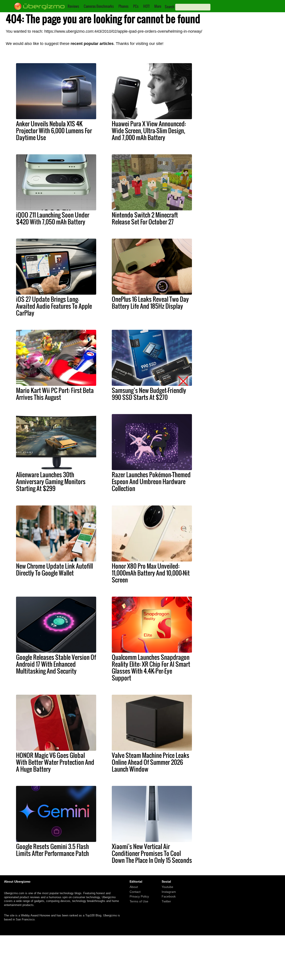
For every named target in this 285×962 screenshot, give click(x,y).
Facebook (169, 896)
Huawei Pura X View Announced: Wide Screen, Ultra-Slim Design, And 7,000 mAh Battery (149, 130)
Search (169, 6)
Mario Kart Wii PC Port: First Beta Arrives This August (55, 394)
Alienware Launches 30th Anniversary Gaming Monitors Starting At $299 (51, 481)
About (134, 887)
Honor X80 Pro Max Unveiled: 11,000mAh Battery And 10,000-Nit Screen (151, 573)
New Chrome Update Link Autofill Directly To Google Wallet (54, 569)
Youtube (167, 887)
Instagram (169, 892)
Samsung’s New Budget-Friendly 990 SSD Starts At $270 (149, 394)
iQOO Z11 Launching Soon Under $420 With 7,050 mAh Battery (52, 218)
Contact (135, 892)
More (157, 6)
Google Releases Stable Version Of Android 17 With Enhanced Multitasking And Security (56, 664)
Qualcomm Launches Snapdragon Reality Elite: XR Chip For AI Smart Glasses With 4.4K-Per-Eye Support (151, 667)
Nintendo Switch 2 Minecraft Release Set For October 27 (145, 218)
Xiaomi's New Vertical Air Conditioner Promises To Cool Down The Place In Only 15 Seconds (152, 853)
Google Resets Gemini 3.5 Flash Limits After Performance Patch (52, 850)
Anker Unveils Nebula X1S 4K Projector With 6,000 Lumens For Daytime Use (54, 130)
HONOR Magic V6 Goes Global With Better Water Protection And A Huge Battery (55, 762)
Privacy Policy (139, 896)
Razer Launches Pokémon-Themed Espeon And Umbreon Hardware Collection (151, 481)
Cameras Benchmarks (99, 6)
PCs (135, 6)
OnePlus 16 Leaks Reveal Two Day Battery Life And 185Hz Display (150, 302)
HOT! (146, 6)
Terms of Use (139, 901)
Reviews (73, 6)
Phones (123, 6)
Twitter (166, 901)
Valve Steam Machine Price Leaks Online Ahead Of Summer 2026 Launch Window (150, 762)
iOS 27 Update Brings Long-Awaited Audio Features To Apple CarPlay (54, 306)
